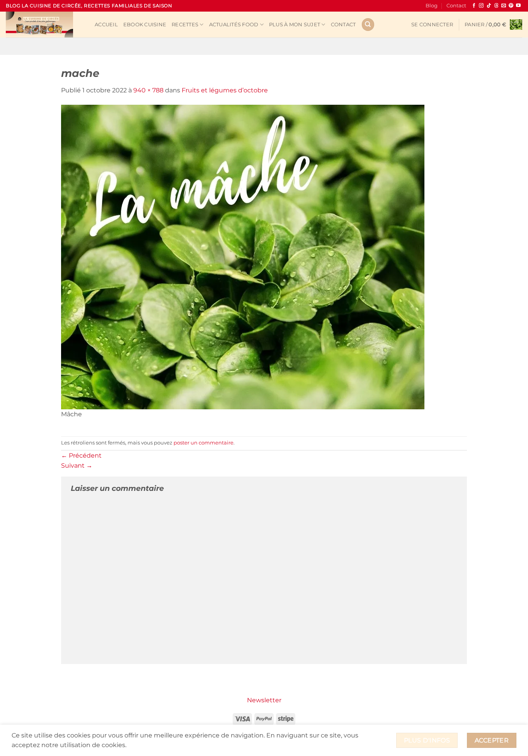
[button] (432, 25)
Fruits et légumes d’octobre (225, 90)
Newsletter (264, 700)
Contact (456, 6)
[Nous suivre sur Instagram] (481, 6)
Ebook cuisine (144, 24)
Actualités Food (234, 24)
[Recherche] (368, 24)
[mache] (242, 256)
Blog (432, 6)
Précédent (81, 455)
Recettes (185, 24)
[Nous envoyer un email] (503, 6)
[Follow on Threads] (496, 6)
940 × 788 (148, 90)
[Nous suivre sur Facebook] (474, 6)
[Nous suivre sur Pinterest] (511, 6)
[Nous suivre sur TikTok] (489, 6)
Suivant (76, 465)
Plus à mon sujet (294, 24)
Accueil (106, 24)
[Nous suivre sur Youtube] (518, 6)
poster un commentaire (203, 443)
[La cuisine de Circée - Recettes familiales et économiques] (44, 24)
